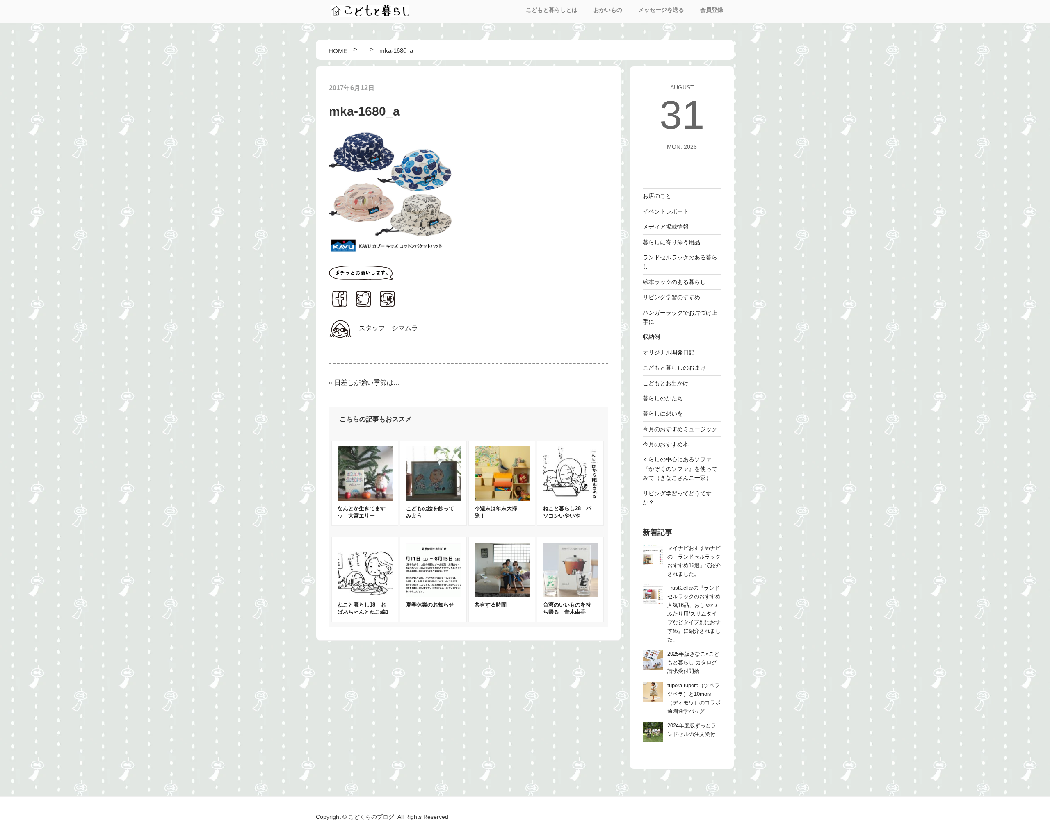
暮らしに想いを (663, 413)
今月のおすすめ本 (666, 444)
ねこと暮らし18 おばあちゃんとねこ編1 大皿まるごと (366, 612)
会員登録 (711, 10)
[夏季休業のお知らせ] (433, 595)
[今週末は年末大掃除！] (502, 498)
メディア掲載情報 (666, 226)
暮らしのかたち (663, 398)
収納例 (651, 337)
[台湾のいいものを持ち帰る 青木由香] (570, 595)
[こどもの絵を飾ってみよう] (433, 498)
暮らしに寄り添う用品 (671, 242)
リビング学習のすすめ (671, 297)
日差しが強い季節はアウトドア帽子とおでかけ (369, 382)
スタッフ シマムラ (388, 328)
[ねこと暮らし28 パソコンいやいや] (570, 498)
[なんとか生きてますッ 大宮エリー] (365, 498)
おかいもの (607, 10)
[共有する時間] (502, 595)
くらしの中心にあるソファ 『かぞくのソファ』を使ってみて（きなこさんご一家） (680, 468)
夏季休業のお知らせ (430, 605)
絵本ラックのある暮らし (674, 282)
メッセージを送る (661, 10)
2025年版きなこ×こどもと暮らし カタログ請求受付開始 (693, 662)
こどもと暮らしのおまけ (674, 367)
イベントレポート (666, 211)
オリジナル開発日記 (668, 352)
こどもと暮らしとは (552, 10)
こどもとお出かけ (666, 383)
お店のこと (657, 196)
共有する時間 (491, 605)
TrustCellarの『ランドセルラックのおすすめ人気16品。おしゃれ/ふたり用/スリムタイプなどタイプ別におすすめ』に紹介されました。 (694, 614)
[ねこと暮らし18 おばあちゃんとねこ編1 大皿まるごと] (365, 595)
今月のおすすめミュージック (680, 429)
